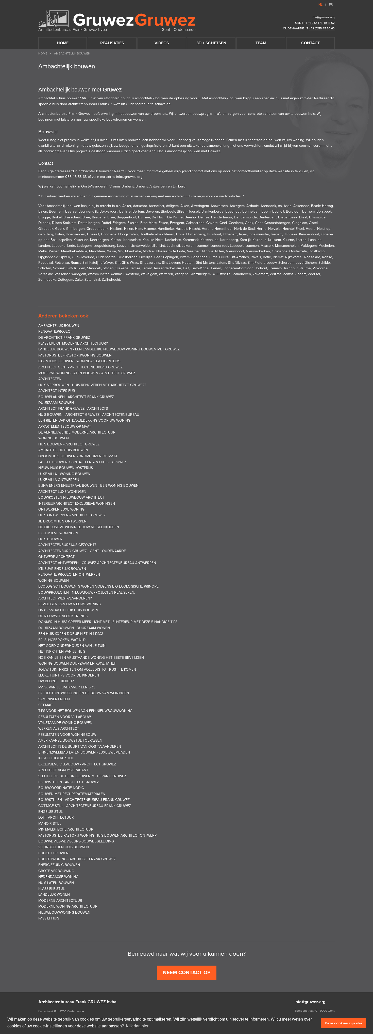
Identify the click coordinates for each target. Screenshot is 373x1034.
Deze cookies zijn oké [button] (343, 1023)
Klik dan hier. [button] (137, 1026)
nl (320, 5)
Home (42, 53)
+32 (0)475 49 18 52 (321, 23)
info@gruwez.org (323, 17)
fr (331, 5)
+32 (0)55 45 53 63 (322, 28)
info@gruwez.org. (129, 177)
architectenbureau (82, 104)
